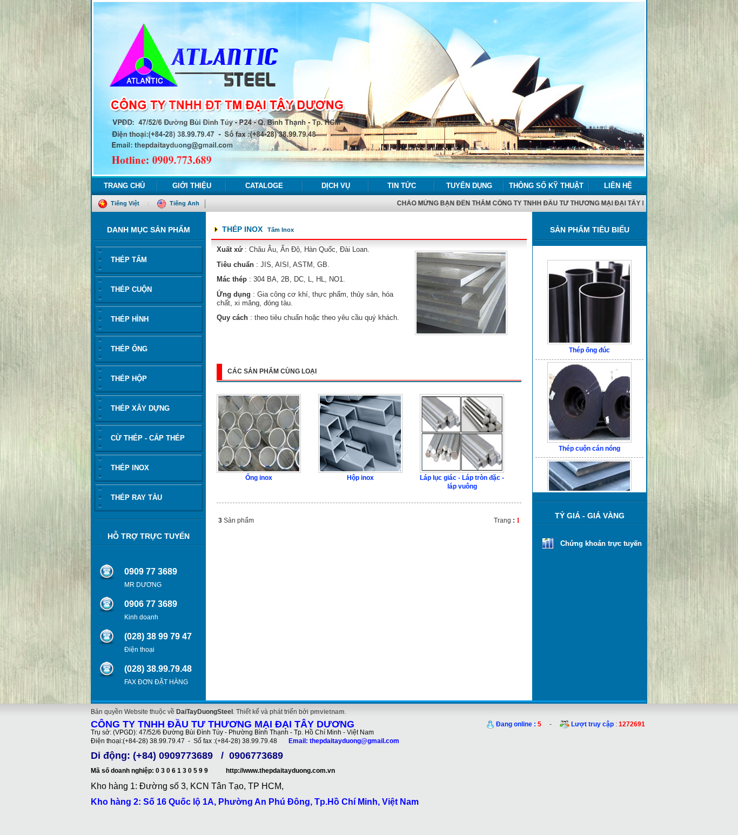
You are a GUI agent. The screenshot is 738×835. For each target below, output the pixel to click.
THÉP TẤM (129, 260)
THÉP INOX (130, 468)
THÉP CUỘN (131, 289)
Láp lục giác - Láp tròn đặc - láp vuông (462, 482)
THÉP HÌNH (130, 319)
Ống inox (258, 478)
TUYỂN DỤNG (469, 186)
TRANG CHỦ (124, 186)
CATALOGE (264, 186)
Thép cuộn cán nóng (589, 424)
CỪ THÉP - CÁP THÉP (148, 438)
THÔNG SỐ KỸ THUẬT (546, 186)
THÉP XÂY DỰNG (140, 408)
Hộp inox (360, 478)
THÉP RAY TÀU (136, 497)
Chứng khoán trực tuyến (601, 543)
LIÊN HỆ (618, 186)
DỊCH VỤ (335, 186)
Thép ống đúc (589, 326)
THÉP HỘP (129, 379)
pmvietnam (327, 712)
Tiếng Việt (124, 203)
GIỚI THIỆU (191, 186)
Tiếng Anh (183, 203)
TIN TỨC (401, 186)
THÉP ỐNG (129, 349)
